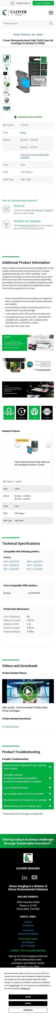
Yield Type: (8, 179)
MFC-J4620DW (11, 565)
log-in (39, 210)
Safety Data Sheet (11, 726)
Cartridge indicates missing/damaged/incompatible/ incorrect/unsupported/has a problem (23, 778)
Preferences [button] (25, 989)
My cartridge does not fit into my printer (23, 793)
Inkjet (23, 132)
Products (25, 34)
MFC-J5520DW (34, 565)
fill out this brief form (29, 225)
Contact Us (28, 925)
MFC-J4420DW (34, 561)
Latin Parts (28, 930)
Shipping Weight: (12, 631)
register (48, 210)
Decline (28, 1003)
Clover (39, 34)
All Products (28, 942)
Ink (33, 34)
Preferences (28, 1010)
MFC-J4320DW (11, 561)
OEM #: (6, 140)
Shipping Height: (12, 627)
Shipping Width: (11, 624)
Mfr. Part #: (8, 125)
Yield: (5, 172)
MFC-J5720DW (34, 569)
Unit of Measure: (12, 616)
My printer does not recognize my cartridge (25, 800)
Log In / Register (43, 3)
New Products (28, 945)
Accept (28, 997)
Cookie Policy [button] (14, 986)
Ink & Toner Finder (28, 938)
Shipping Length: (12, 620)
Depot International (28, 934)
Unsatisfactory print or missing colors (22, 806)
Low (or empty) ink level (16, 787)
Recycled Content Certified (30, 117)
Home (16, 34)
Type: (5, 132)
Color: (6, 164)
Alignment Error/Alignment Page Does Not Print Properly (25, 767)
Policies (28, 922)
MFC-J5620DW (11, 569)
